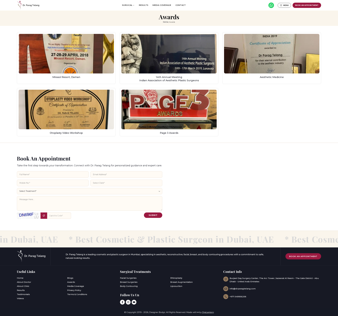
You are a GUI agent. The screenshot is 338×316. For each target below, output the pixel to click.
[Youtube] (134, 302)
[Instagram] (128, 302)
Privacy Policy (74, 290)
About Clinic (23, 286)
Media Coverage (75, 286)
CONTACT (180, 5)
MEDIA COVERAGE (161, 5)
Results (21, 290)
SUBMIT (153, 215)
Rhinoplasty (176, 278)
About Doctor (24, 282)
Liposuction (176, 286)
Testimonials (23, 294)
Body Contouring (129, 286)
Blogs (70, 278)
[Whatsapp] (271, 5)
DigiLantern (208, 312)
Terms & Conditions (77, 294)
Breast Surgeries (128, 282)
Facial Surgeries (128, 278)
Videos (20, 298)
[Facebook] (122, 302)
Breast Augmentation (181, 282)
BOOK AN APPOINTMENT (306, 5)
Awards (71, 282)
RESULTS (143, 5)
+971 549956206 (238, 296)
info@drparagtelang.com (243, 288)
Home (165, 22)
